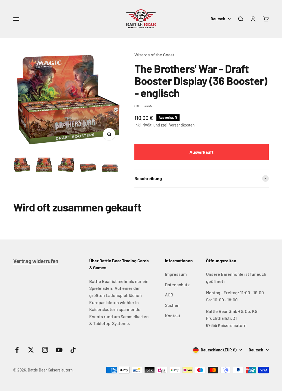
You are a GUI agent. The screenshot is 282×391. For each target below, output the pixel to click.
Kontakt (172, 315)
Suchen (172, 305)
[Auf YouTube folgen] (59, 350)
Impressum (176, 274)
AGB (169, 294)
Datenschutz (177, 284)
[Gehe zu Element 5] (110, 169)
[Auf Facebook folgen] (17, 350)
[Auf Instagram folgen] (45, 350)
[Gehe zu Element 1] (22, 165)
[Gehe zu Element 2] (44, 165)
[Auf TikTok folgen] (73, 350)
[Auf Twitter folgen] (31, 350)
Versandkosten (182, 125)
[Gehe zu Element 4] (88, 168)
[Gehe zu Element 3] (66, 165)
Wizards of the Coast (154, 54)
